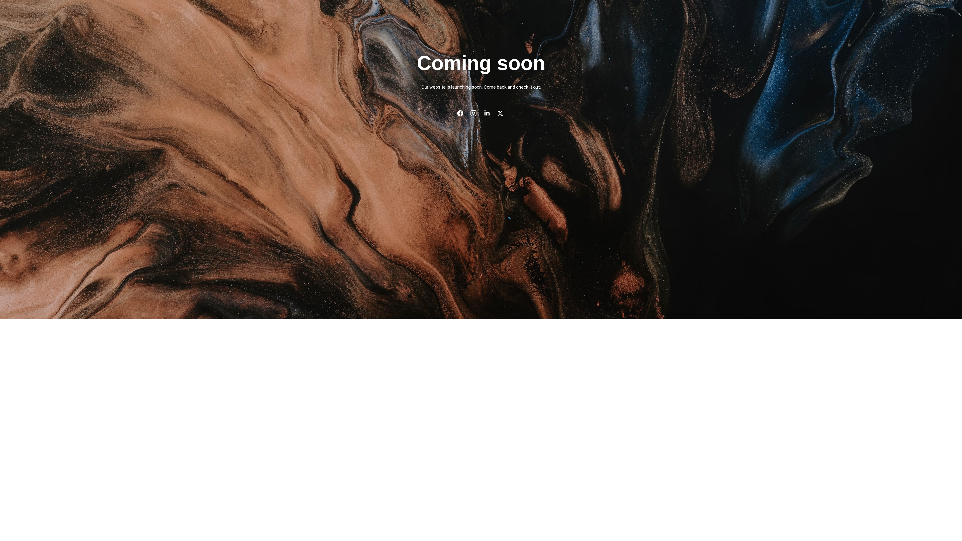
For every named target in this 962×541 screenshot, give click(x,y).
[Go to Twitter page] (500, 113)
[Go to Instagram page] (476, 113)
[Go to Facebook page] (462, 113)
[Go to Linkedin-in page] (489, 113)
